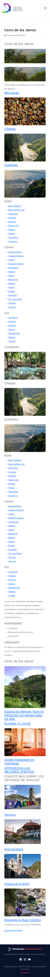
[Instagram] (25, 959)
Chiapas (10, 129)
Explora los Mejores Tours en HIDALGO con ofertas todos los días (24, 715)
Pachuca (9, 814)
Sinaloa (11, 230)
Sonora (11, 234)
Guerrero (12, 325)
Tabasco (12, 337)
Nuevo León (13, 226)
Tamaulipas (13, 237)
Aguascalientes (15, 252)
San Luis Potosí (15, 299)
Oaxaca (11, 329)
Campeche (13, 318)
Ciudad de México (16, 256)
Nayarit (11, 287)
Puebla (11, 291)
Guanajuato (13, 268)
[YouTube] (29, 959)
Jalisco (11, 276)
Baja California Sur (16, 210)
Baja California (14, 206)
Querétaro (11, 165)
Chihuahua (13, 214)
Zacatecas (12, 241)
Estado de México (16, 264)
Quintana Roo (14, 333)
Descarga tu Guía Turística (22, 920)
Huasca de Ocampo (16, 883)
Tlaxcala (12, 303)
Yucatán (11, 341)
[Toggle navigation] (45, 8)
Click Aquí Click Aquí (13, 931)
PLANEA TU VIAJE (17, 723)
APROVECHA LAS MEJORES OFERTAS (19, 769)
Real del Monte (13, 849)
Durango (12, 222)
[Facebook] (20, 959)
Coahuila (12, 218)
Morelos (11, 284)
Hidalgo (11, 272)
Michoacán (11, 93)
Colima (11, 260)
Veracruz (12, 307)
